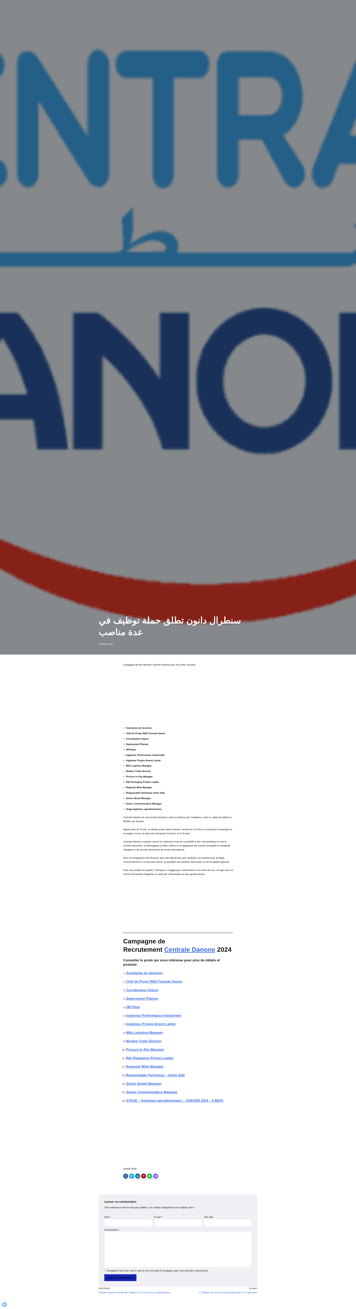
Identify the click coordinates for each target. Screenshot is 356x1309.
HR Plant (133, 1007)
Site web (208, 1217)
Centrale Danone (189, 949)
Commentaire (112, 1230)
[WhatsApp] (149, 1176)
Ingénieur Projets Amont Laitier (151, 1024)
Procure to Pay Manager (145, 1049)
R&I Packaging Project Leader (149, 1058)
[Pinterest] (143, 1176)
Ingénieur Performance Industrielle (153, 1015)
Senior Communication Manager (151, 1092)
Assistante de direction (144, 973)
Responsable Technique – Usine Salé (155, 1075)
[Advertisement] (178, 698)
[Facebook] (125, 1176)
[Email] (155, 1176)
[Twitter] (131, 1176)
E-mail (158, 1217)
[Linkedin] (137, 1176)
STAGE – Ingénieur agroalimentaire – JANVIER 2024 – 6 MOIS (174, 1100)
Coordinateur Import (142, 990)
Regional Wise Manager (145, 1066)
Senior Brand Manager (144, 1083)
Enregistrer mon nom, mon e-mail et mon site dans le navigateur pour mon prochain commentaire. (157, 1270)
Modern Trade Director (144, 1041)
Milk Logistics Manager (144, 1032)
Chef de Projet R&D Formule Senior (154, 981)
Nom (107, 1217)
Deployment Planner (142, 998)
